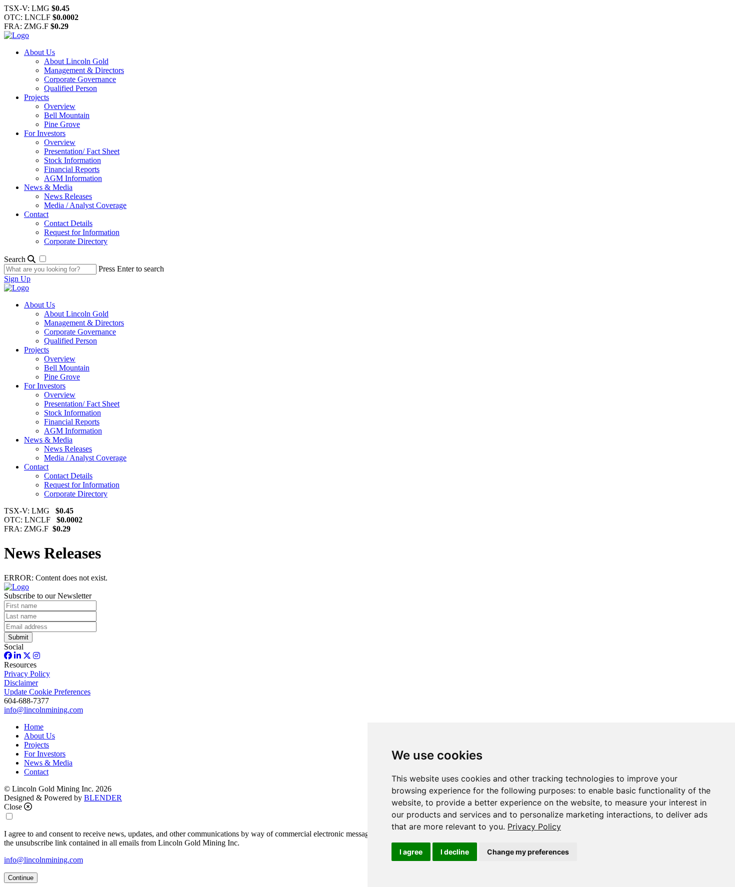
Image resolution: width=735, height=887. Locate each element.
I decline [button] (454, 852)
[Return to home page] (16, 35)
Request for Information (82, 232)
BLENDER (103, 798)
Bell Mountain (67, 115)
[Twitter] (27, 656)
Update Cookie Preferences (47, 692)
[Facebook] (8, 656)
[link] (534, 827)
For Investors (45, 133)
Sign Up (17, 278)
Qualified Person (70, 88)
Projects (36, 97)
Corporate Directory (76, 241)
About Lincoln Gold (76, 61)
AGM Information (73, 178)
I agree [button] (411, 852)
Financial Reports (72, 169)
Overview (60, 106)
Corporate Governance (80, 79)
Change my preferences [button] (528, 852)
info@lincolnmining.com (43, 710)
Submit (18, 637)
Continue (21, 878)
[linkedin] (17, 656)
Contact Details (68, 223)
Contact (36, 214)
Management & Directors (84, 70)
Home (34, 726)
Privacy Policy (534, 827)
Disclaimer (21, 682)
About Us (39, 52)
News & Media (48, 187)
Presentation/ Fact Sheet (82, 151)
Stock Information (72, 160)
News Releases (68, 196)
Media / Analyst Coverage (85, 205)
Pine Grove (62, 124)
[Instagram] (36, 656)
